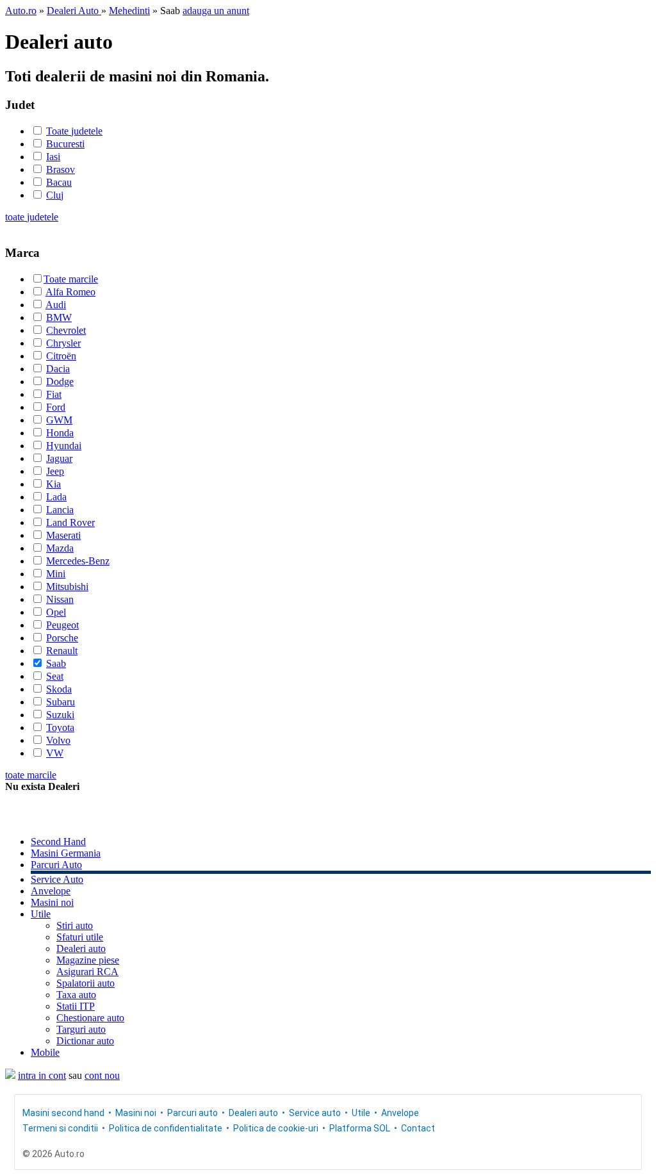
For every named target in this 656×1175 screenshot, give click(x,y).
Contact (418, 1128)
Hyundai (63, 445)
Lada (56, 496)
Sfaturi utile (79, 937)
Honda (60, 432)
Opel (56, 612)
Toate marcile (71, 279)
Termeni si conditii (60, 1128)
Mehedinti (129, 10)
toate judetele (31, 216)
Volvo (58, 740)
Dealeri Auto (74, 10)
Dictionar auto (85, 1040)
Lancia (60, 509)
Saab (56, 663)
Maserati (63, 535)
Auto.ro (21, 10)
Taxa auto (76, 994)
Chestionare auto (90, 1017)
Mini (55, 573)
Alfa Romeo (70, 291)
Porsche (62, 637)
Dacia (58, 368)
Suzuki (60, 714)
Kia (53, 484)
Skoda (59, 689)
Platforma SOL (359, 1128)
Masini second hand (63, 1113)
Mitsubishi (67, 586)
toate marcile (30, 774)
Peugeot (62, 625)
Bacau (59, 182)
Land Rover (70, 522)
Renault (62, 650)
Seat (54, 676)
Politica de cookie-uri (275, 1128)
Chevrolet (66, 330)
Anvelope (50, 890)
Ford (55, 407)
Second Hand (58, 841)
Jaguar (59, 458)
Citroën (61, 355)
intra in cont (42, 1075)
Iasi (53, 156)
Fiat (54, 394)
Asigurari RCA (87, 971)
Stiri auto (74, 925)
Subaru (60, 701)
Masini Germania (66, 853)
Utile (41, 913)
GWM (59, 420)
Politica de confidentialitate (165, 1128)
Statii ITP (75, 1006)
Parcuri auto (192, 1113)
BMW (59, 317)
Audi (55, 304)
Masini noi (52, 902)
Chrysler (63, 343)
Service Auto (57, 879)
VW (54, 753)
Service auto (315, 1113)
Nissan (60, 599)
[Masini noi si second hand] (10, 1075)
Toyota (60, 727)
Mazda (60, 548)
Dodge (60, 381)
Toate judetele (74, 131)
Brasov (60, 169)
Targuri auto (81, 1029)
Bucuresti (65, 143)
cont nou (102, 1075)
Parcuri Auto (56, 864)
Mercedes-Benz (78, 560)
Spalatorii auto (85, 983)
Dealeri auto (81, 948)
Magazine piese (87, 960)
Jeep (55, 471)
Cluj (54, 195)
